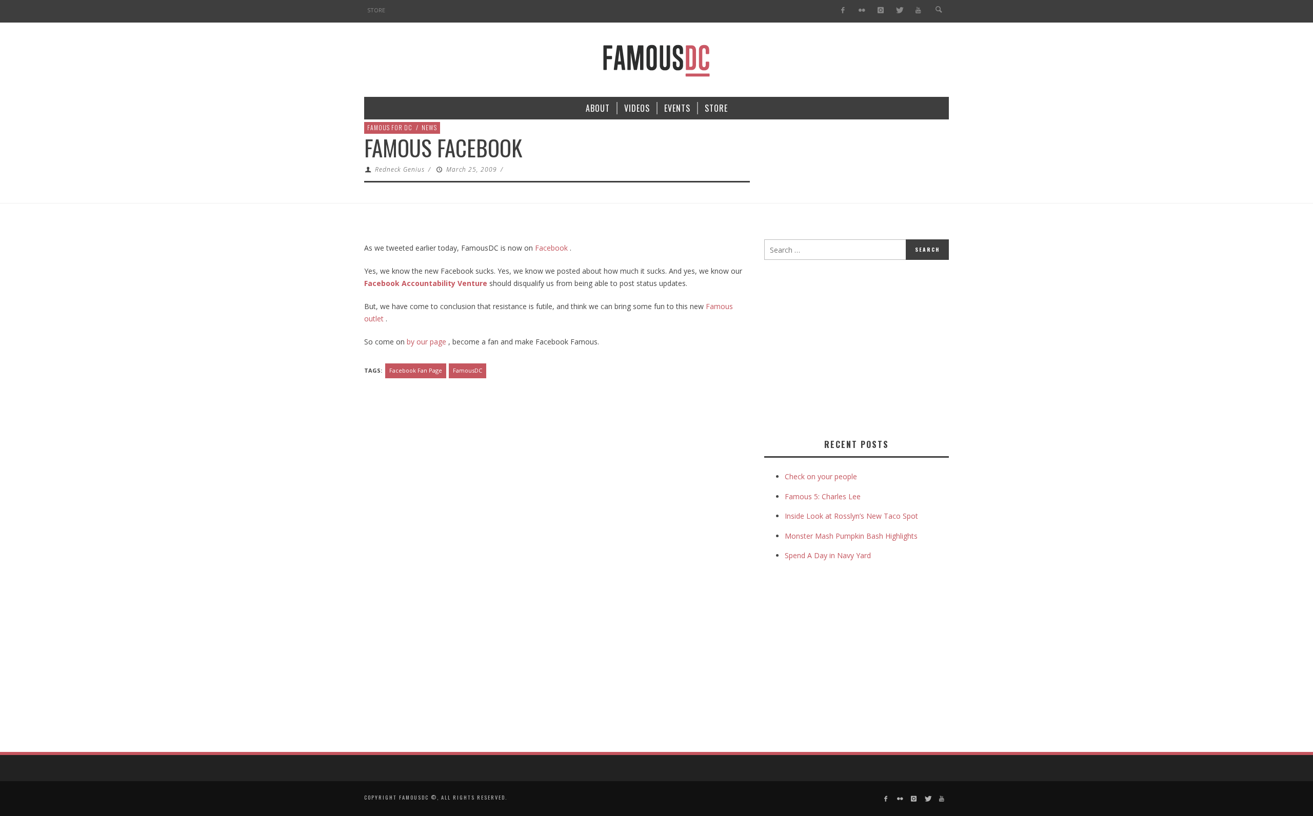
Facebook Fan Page (415, 370)
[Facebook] (842, 10)
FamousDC (467, 370)
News (429, 127)
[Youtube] (918, 10)
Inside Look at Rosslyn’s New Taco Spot (851, 516)
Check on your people (822, 476)
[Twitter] (899, 10)
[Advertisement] (850, 347)
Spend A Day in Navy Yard (828, 555)
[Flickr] (861, 10)
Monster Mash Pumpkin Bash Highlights (851, 536)
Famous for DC (389, 127)
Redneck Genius (400, 169)
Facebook (551, 248)
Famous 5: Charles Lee (823, 496)
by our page (425, 341)
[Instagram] (880, 10)
